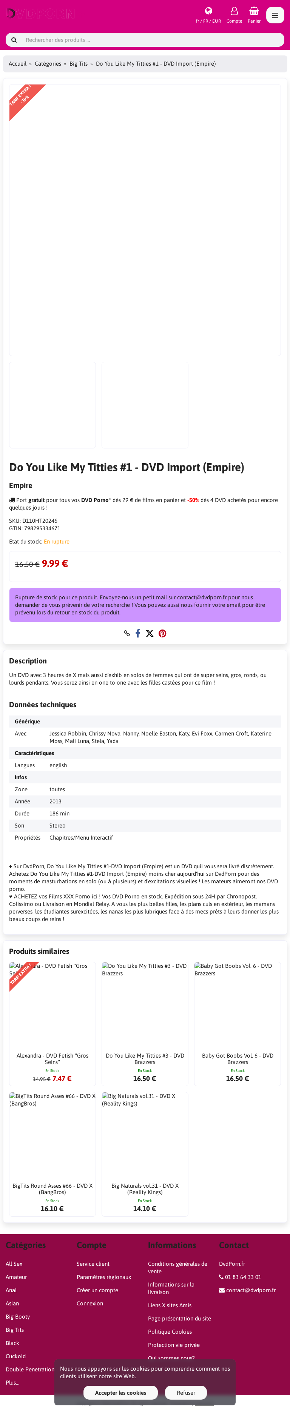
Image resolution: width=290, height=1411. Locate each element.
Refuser (186, 1393)
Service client (93, 1264)
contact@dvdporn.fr (251, 1290)
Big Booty (18, 1316)
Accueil (17, 63)
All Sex (14, 1264)
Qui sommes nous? (171, 1358)
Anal (11, 1290)
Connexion (90, 1303)
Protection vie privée (174, 1345)
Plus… (12, 1382)
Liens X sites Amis (169, 1305)
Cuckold (16, 1356)
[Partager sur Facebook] (137, 633)
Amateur (16, 1277)
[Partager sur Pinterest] (163, 633)
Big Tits (78, 63)
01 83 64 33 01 (243, 1277)
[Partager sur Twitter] (149, 633)
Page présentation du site (179, 1318)
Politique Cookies (170, 1331)
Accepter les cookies (120, 1393)
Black (12, 1343)
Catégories (48, 63)
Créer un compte (97, 1290)
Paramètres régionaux (104, 1277)
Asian (12, 1303)
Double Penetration (30, 1369)
